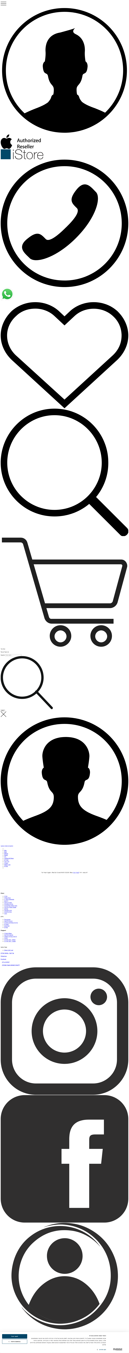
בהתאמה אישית (15, 1341)
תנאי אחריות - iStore (9, 939)
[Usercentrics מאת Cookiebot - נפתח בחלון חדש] (117, 1349)
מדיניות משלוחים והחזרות (11, 922)
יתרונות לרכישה (8, 921)
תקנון (5, 913)
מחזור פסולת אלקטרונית (10, 905)
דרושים (6, 901)
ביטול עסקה (7, 898)
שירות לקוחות (8, 912)
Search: (3, 655)
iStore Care (7, 864)
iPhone (6, 853)
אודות (5, 896)
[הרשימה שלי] (64, 355)
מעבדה (6, 863)
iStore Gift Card (8, 950)
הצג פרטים (102, 1349)
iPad (5, 852)
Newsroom (7, 919)
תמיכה (6, 938)
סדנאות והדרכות (8, 935)
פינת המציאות (8, 910)
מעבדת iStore (8, 933)
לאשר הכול (14, 1336)
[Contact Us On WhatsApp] (7, 300)
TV (5, 857)
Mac (5, 850)
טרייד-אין (6, 861)
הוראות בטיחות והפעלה (10, 936)
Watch (6, 855)
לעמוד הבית (76, 872)
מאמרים (6, 924)
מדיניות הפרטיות (8, 904)
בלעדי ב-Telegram (9, 899)
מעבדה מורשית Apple (10, 907)
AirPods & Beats (9, 858)
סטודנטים (6, 926)
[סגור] (3, 716)
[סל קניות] (64, 592)
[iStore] (22, 159)
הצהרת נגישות (8, 902)
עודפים (6, 909)
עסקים (6, 866)
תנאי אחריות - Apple (10, 941)
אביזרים (6, 860)
